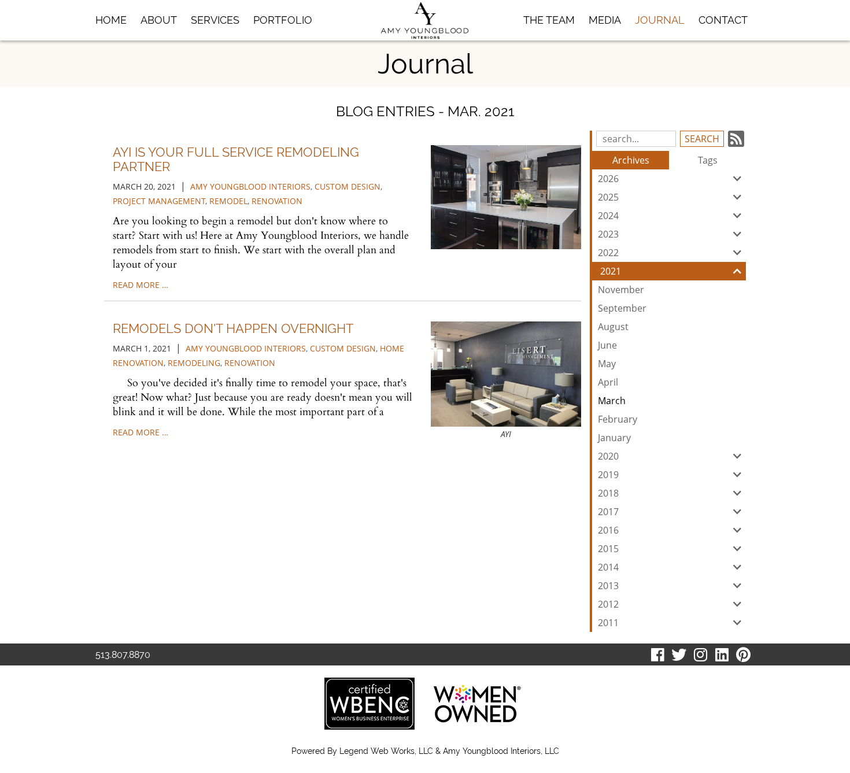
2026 (608, 178)
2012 (608, 604)
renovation (277, 200)
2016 (608, 530)
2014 (608, 567)
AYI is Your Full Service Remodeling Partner (236, 159)
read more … (140, 284)
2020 (608, 456)
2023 (608, 234)
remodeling (194, 362)
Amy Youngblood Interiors (250, 186)
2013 (608, 585)
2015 (608, 548)
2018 (608, 493)
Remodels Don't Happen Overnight (233, 328)
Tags (708, 160)
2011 (608, 622)
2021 (610, 271)
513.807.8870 (122, 654)
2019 (608, 474)
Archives (630, 160)
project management (159, 200)
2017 (608, 511)
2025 (608, 197)
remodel (228, 200)
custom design (347, 186)
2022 (608, 252)
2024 (608, 215)
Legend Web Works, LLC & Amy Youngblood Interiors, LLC (449, 751)
